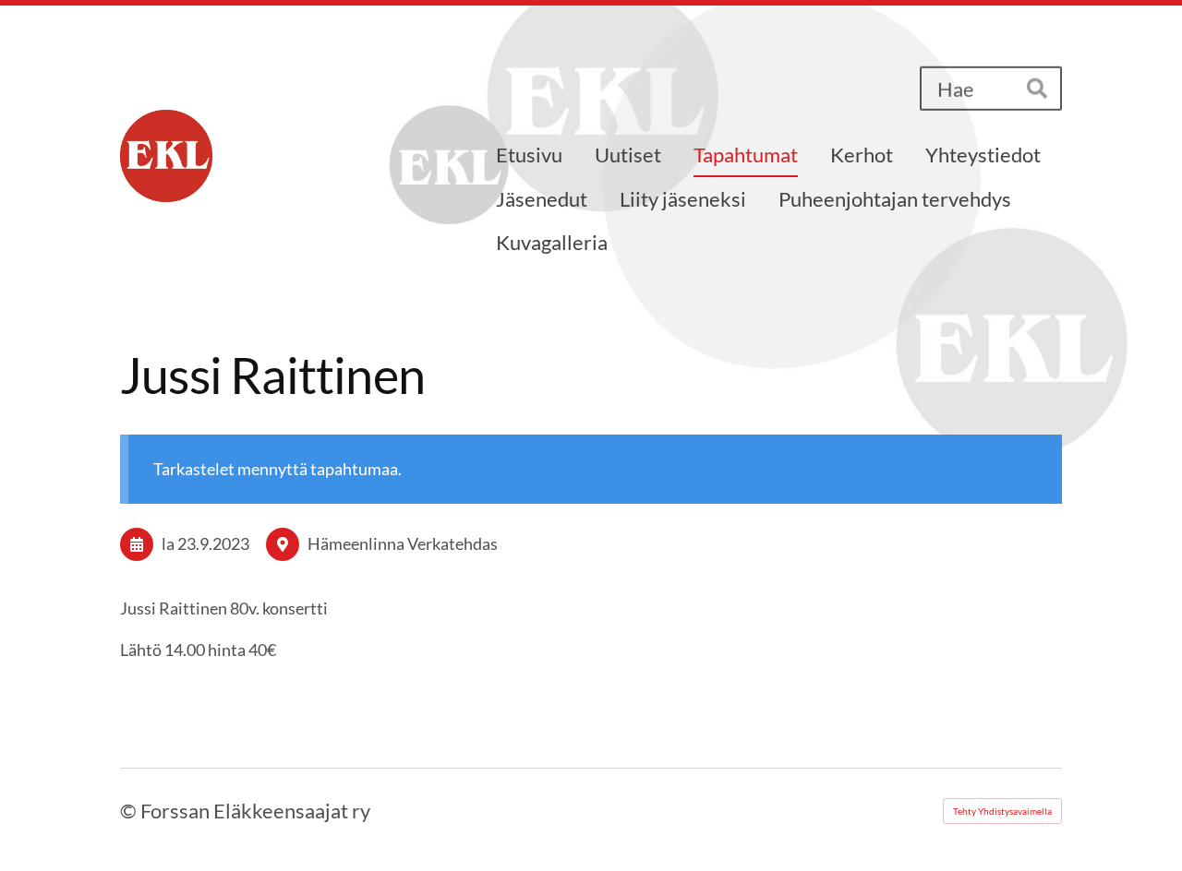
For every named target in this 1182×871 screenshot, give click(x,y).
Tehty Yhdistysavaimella (1002, 811)
